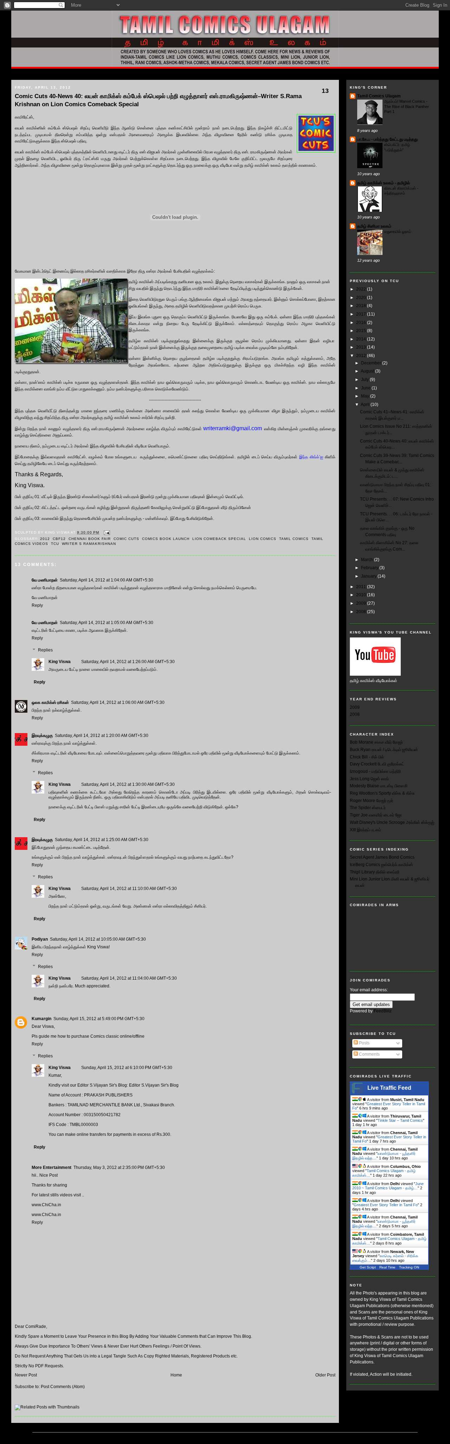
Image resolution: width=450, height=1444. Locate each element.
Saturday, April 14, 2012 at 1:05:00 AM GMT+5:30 (106, 622)
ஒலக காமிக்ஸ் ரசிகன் (50, 702)
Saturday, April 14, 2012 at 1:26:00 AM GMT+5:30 (128, 661)
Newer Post (26, 1375)
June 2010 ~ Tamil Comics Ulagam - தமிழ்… (388, 1186)
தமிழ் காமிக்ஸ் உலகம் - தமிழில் (383, 182)
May (365, 396)
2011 (361, 586)
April (366, 404)
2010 (361, 594)
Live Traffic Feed (389, 1088)
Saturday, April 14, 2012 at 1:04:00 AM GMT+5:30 (106, 580)
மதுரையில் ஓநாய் (397, 231)
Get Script (368, 1267)
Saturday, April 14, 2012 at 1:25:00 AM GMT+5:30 (101, 839)
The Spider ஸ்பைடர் (368, 807)
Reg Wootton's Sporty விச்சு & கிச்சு (382, 793)
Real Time (387, 1267)
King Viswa (60, 661)
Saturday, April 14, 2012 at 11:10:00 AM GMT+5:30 (129, 888)
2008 (361, 611)
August (368, 371)
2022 (361, 289)
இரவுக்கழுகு (42, 735)
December (371, 363)
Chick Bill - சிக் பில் (367, 757)
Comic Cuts (126, 539)
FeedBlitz (383, 1011)
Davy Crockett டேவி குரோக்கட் (377, 764)
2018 (361, 305)
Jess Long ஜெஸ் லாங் (369, 778)
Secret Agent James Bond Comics (382, 857)
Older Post (325, 1375)
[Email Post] (106, 532)
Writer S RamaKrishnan (89, 544)
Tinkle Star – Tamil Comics (400, 1120)
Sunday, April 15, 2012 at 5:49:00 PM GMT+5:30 (98, 1018)
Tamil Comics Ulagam (379, 96)
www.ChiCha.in (46, 1204)
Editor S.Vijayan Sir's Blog (154, 1085)
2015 (361, 330)
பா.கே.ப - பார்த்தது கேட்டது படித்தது (387, 139)
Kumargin (41, 1018)
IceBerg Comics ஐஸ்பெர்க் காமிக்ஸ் (381, 864)
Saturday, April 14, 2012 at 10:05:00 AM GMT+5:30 (98, 939)
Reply (37, 605)
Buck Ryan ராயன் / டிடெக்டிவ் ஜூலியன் (384, 749)
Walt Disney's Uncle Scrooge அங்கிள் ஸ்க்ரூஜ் (392, 822)
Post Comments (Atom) (63, 1386)
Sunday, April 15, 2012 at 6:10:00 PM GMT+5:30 (126, 1067)
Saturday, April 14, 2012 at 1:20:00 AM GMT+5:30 (101, 735)
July (365, 379)
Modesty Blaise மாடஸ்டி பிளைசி (378, 785)
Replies (45, 650)
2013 (361, 347)
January (369, 576)
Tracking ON (409, 1267)
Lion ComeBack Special (219, 539)
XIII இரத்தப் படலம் (365, 829)
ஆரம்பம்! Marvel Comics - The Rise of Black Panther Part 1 (406, 106)
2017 (361, 314)
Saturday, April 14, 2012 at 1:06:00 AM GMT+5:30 (118, 702)
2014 (361, 339)
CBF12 (59, 539)
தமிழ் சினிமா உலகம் (374, 226)
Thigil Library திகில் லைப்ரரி (374, 872)
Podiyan (40, 939)
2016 (361, 322)
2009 (361, 603)
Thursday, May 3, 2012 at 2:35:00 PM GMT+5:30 (119, 1167)
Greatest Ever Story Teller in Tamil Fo (386, 1205)
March (367, 559)
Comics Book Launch (165, 539)
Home (20, 74)
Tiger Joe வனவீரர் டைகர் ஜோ (376, 815)
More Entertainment (51, 1167)
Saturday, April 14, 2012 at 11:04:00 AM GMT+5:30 (129, 978)
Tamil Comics (294, 539)
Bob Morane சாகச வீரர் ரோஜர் (376, 742)
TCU (55, 544)
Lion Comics (262, 539)
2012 (45, 539)
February (370, 567)
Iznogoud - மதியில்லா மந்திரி (375, 771)
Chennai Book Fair (90, 539)
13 (325, 90)
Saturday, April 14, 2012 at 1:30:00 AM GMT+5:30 (128, 784)
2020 (361, 297)
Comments (369, 1054)
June (366, 388)
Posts (363, 1043)
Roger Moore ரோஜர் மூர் (371, 800)
